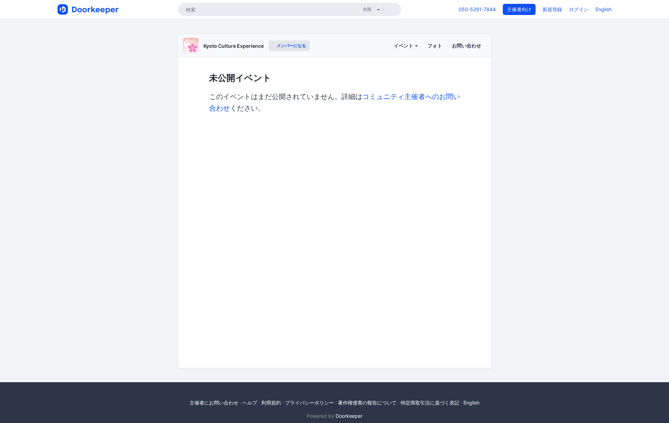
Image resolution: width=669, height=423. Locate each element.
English (603, 9)
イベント (404, 45)
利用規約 (271, 403)
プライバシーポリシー (309, 403)
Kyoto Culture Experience (233, 46)
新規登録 (552, 9)
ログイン (579, 9)
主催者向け (519, 9)
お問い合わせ (466, 45)
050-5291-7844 (477, 9)
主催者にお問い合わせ (214, 403)
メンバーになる (291, 45)
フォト (435, 45)
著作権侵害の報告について (367, 403)
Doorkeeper (349, 416)
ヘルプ (250, 403)
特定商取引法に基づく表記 (430, 403)
